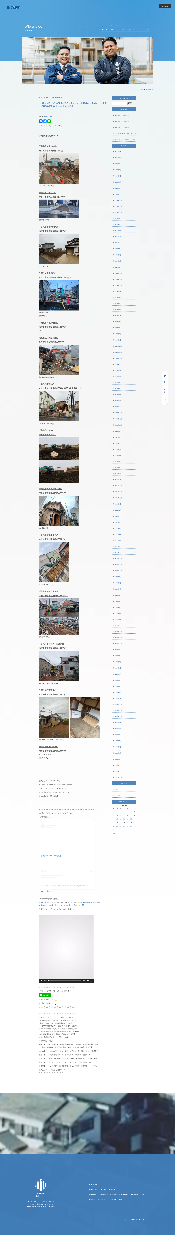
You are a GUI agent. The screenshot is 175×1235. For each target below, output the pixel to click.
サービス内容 (93, 1189)
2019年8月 (118, 656)
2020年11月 (118, 565)
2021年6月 (118, 522)
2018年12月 (118, 704)
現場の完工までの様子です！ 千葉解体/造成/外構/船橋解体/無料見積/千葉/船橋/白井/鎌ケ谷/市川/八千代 (125, 115)
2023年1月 (118, 407)
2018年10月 (118, 716)
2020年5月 (118, 601)
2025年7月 (118, 231)
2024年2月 (118, 334)
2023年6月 (118, 376)
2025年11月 (118, 206)
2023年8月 (118, 364)
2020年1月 (118, 625)
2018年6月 (118, 741)
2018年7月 (118, 735)
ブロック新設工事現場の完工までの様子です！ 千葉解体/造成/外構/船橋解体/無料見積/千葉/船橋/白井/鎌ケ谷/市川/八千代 (125, 133)
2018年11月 (118, 710)
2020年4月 (118, 607)
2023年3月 (118, 395)
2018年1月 (118, 771)
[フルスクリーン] (91, 981)
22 (131, 822)
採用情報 (112, 1189)
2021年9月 (118, 504)
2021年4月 (118, 534)
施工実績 (103, 1189)
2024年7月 (118, 303)
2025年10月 (118, 212)
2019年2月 (118, 692)
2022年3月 (118, 467)
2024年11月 (118, 279)
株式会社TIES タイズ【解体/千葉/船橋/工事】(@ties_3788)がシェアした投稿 (68, 886)
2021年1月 (118, 552)
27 (124, 826)
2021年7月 (118, 516)
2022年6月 (118, 449)
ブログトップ (124, 98)
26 (120, 826)
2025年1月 (118, 267)
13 (124, 819)
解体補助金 (92, 1194)
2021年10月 (118, 498)
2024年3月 (118, 328)
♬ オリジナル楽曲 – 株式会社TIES (69, 905)
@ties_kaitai (43, 902)
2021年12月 (118, 486)
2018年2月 (118, 765)
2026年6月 (118, 164)
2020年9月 (118, 577)
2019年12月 (118, 631)
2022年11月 (118, 419)
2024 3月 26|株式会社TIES (147, 89)
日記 (116, 789)
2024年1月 (118, 340)
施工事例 (117, 795)
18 (117, 822)
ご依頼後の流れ (104, 1194)
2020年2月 (118, 619)
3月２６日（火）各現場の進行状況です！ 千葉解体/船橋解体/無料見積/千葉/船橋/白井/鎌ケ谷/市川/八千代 (74, 105)
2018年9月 (118, 723)
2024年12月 (118, 273)
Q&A (142, 1194)
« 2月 (113, 833)
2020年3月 (118, 613)
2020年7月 (118, 589)
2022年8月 (118, 437)
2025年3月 (118, 255)
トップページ (93, 1184)
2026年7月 (118, 158)
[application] (66, 949)
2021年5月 (118, 528)
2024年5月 (118, 316)
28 (127, 826)
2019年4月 (118, 680)
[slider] (64, 980)
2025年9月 (118, 218)
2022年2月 (118, 474)
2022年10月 (118, 425)
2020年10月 (118, 571)
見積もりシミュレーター (120, 1194)
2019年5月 (118, 674)
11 (117, 819)
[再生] (42, 981)
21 (127, 822)
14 (127, 819)
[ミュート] (88, 981)
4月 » (134, 833)
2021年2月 (118, 546)
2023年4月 (118, 388)
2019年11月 (118, 638)
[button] (66, 949)
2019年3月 (118, 686)
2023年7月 (118, 370)
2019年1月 (118, 698)
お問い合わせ (102, 1199)
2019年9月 (118, 650)
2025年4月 (118, 249)
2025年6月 (118, 237)
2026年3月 (118, 182)
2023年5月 (118, 382)
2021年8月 (118, 510)
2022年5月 (118, 455)
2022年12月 (118, 413)
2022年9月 (118, 431)
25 (117, 826)
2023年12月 (118, 346)
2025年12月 (118, 200)
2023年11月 (118, 352)
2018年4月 (118, 753)
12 (120, 819)
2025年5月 (118, 243)
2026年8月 (118, 152)
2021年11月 (118, 492)
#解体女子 (52, 905)
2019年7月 (118, 662)
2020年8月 (118, 583)
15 (131, 819)
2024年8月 (118, 297)
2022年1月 (118, 480)
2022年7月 (118, 443)
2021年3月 (118, 540)
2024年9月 (118, 291)
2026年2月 (118, 188)
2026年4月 (118, 176)
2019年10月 (118, 644)
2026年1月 (118, 194)
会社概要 (92, 1199)
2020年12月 (118, 559)
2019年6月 (118, 668)
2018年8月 (118, 729)
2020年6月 (118, 595)
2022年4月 (118, 461)
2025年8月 (118, 224)
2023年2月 (118, 401)
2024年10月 (118, 285)
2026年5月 (118, 170)
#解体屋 (83, 902)
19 (120, 822)
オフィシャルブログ (115, 1199)
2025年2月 (118, 261)
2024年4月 (118, 322)
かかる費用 (134, 1194)
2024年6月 (118, 309)
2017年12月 (118, 777)
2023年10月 (118, 358)
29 (131, 826)
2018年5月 (118, 747)
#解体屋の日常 (91, 902)
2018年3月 (118, 759)
